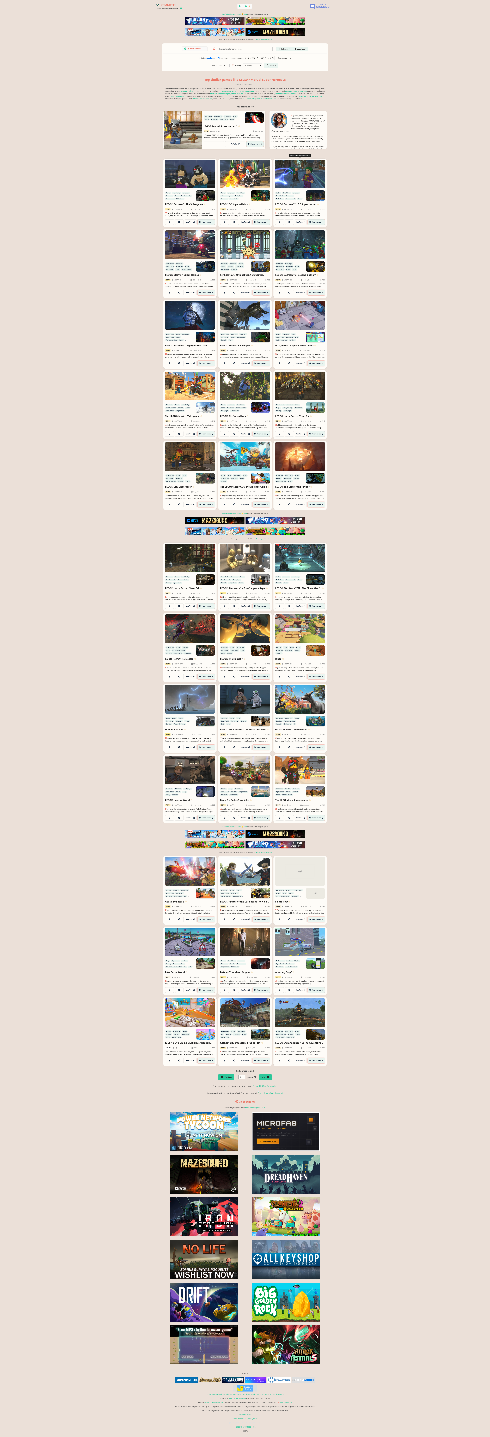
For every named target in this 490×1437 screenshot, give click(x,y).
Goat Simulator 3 (178, 96)
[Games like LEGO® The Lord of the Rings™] (289, 504)
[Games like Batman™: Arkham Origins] (234, 990)
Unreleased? (224, 58)
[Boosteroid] (255, 1380)
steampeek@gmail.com (264, 39)
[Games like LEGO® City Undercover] (179, 504)
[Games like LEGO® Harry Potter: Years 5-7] (179, 606)
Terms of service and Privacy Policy (245, 1419)
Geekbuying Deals (249, 1394)
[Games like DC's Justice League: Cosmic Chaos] (289, 363)
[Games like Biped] (289, 676)
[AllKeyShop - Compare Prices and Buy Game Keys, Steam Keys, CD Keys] (233, 1380)
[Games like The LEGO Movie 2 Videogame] (289, 818)
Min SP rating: (217, 65)
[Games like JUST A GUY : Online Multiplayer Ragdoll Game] (179, 1060)
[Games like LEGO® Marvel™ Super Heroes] (179, 292)
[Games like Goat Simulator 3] (179, 919)
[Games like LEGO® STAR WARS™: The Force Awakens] (234, 747)
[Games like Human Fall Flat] (179, 747)
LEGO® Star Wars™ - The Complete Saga (238, 91)
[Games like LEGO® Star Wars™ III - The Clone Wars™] (289, 606)
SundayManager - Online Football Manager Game (223, 1394)
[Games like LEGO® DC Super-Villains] (234, 222)
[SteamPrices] (279, 1380)
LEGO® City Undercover (202, 99)
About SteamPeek (245, 1415)
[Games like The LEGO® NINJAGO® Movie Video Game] (234, 504)
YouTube (234, 144)
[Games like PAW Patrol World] (179, 990)
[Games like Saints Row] (289, 919)
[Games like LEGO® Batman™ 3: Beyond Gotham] (289, 292)
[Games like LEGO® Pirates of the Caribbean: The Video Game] (234, 919)
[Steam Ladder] (303, 1380)
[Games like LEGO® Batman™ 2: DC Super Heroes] (289, 222)
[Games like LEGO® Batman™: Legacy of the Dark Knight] (179, 363)
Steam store (255, 144)
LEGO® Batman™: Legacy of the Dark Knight (228, 94)
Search (272, 65)
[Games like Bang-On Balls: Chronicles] (234, 818)
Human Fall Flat (187, 91)
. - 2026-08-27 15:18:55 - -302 (245, 1427)
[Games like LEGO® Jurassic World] (179, 818)
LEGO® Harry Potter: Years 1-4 (310, 96)
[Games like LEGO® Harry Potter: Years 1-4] (289, 434)
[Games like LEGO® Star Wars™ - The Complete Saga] (234, 606)
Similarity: (202, 58)
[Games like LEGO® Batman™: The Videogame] (179, 222)
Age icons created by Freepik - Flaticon (270, 1394)
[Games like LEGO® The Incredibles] (234, 434)
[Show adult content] (247, 6)
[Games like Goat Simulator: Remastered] (289, 747)
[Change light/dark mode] (240, 6)
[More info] (214, 144)
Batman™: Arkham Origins (296, 91)
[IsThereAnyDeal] (186, 1380)
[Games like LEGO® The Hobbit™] (234, 676)
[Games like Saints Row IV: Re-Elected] (179, 676)
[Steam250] (210, 1380)
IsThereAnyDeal (240, 1398)
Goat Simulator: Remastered (286, 94)
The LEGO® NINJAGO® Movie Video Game (259, 99)
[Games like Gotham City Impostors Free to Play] (234, 1060)
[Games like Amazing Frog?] (289, 990)
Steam (231, 1398)
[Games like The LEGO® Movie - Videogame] (179, 434)
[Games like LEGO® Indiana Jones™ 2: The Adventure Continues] (289, 1060)
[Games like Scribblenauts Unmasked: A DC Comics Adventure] (234, 292)
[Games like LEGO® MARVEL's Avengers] (234, 363)
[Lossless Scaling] (245, 1388)
